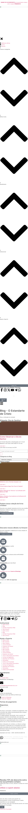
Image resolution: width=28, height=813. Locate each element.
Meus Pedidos (6, 643)
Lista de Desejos (7, 644)
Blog (4, 626)
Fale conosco (6, 629)
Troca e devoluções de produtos (11, 655)
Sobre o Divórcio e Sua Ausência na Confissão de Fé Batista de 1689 (13, 496)
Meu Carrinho (6, 641)
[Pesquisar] (1, 454)
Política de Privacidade (8, 661)
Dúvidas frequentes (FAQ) (9, 627)
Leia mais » (3, 446)
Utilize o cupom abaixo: (10, 788)
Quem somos (6, 624)
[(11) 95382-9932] (1, 675)
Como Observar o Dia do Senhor (10, 438)
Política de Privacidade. (17, 738)
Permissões (5, 660)
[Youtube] (8, 618)
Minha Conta (6, 640)
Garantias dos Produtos (8, 658)
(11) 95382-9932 (4, 678)
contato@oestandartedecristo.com (8, 685)
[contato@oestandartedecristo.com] (1, 682)
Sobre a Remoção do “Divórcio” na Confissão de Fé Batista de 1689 (12, 491)
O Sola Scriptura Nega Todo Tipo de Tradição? (11, 486)
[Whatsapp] (16, 618)
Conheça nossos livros (7, 513)
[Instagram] (5, 618)
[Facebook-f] (1, 618)
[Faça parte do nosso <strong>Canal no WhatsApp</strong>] (3, 567)
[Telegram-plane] (12, 618)
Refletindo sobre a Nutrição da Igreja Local (10, 481)
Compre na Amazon (6, 534)
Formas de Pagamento (8, 657)
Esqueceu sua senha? (8, 646)
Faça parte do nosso (10, 571)
